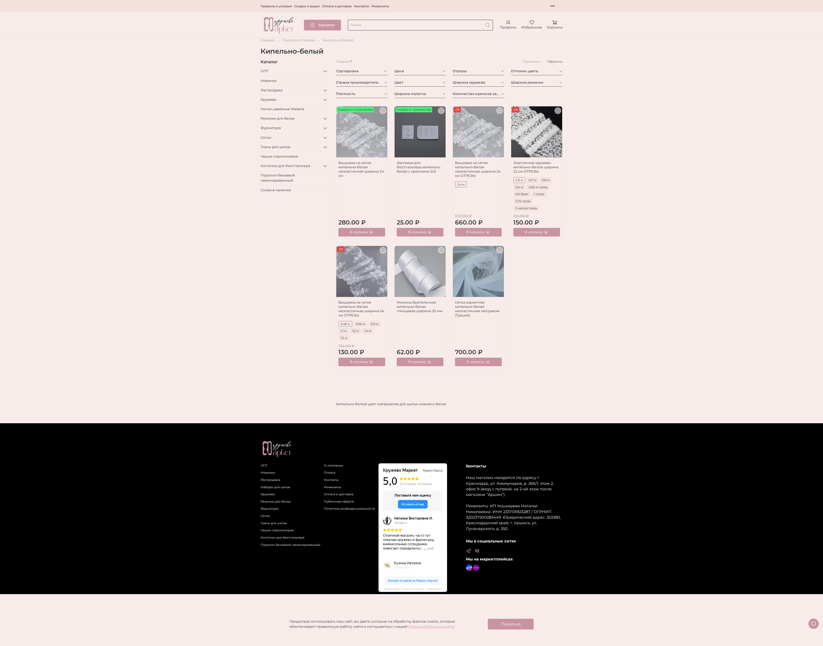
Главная (268, 40)
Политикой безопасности (431, 627)
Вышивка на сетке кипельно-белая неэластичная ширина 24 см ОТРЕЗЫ (478, 169)
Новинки (269, 81)
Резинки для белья (278, 118)
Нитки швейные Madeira (282, 109)
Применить (532, 61)
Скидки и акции (307, 6)
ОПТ (264, 71)
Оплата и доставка (336, 6)
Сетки (266, 138)
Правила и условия (276, 6)
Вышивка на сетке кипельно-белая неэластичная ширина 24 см (361, 169)
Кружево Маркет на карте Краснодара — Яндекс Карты (413, 589)
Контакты (361, 6)
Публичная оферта (339, 501)
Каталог (326, 25)
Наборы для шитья (275, 487)
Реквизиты (380, 6)
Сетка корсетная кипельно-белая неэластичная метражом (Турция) (477, 308)
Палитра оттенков (298, 40)
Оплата (329, 472)
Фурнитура (271, 128)
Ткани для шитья (275, 147)
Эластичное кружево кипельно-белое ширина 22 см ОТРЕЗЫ (535, 167)
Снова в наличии (276, 190)
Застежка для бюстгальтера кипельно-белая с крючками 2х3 (419, 167)
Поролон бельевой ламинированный (278, 177)
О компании (333, 465)
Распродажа (271, 90)
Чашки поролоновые (279, 156)
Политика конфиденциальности (349, 508)
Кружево (268, 100)
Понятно (511, 624)
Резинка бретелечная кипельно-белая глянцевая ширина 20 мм (420, 306)
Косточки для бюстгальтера (285, 166)
